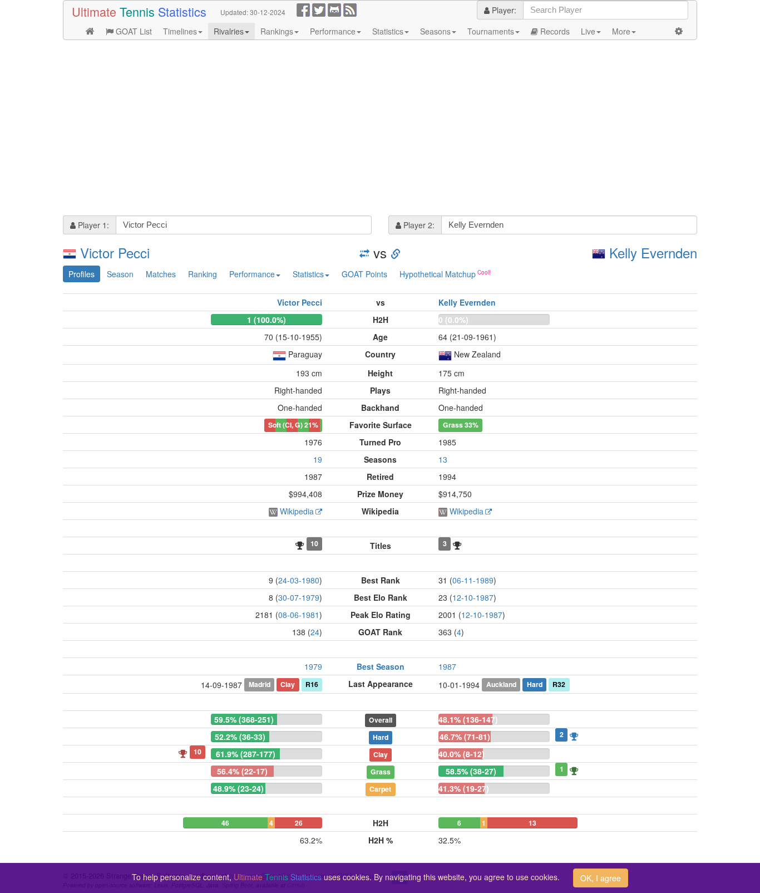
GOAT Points (364, 273)
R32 (558, 684)
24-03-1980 (298, 580)
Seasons (435, 31)
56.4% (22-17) (242, 771)
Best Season (380, 666)
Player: (503, 10)
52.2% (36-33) (240, 736)
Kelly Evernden (653, 252)
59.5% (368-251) (244, 719)
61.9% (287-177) (245, 753)
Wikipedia (297, 511)
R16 (311, 684)
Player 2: (418, 224)
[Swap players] (364, 252)
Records (554, 31)
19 (317, 459)
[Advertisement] (380, 129)
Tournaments (490, 31)
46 (225, 823)
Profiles (81, 273)
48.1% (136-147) (468, 719)
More (621, 31)
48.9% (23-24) (238, 788)
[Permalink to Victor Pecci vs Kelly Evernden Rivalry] (396, 252)
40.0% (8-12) (461, 753)
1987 (447, 666)
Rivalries (229, 31)
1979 (313, 666)
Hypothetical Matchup (437, 273)
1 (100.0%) (266, 319)
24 (314, 631)
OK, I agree (600, 878)
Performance (333, 31)
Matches (161, 273)
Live (588, 31)
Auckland (501, 684)
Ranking (202, 273)
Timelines (180, 31)
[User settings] (678, 31)
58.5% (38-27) (471, 771)
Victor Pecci (115, 252)
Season (120, 273)
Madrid (259, 684)
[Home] (90, 31)
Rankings (276, 31)
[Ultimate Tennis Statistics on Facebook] (303, 8)
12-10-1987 (472, 597)
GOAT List (132, 31)
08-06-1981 (298, 614)
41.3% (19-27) (463, 788)
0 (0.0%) (453, 319)
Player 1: (92, 224)
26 (299, 823)
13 (442, 459)
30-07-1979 (298, 597)
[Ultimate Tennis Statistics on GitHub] (334, 8)
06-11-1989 (472, 580)
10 (314, 543)
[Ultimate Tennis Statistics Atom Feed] (350, 8)
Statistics (387, 31)
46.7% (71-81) (465, 736)
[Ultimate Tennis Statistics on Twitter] (318, 8)
